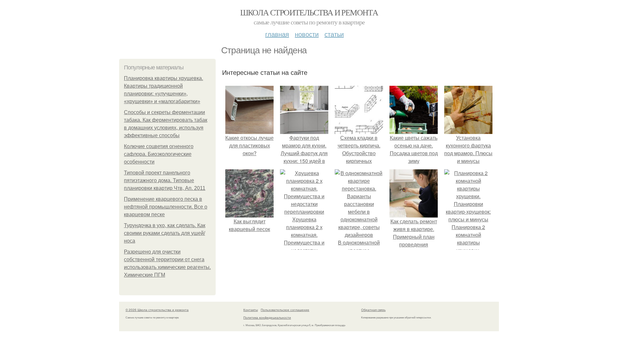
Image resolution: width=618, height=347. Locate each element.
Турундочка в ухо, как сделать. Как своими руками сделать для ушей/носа (164, 233)
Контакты (250, 309)
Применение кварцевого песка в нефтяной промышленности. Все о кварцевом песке (165, 206)
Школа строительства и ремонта (309, 12)
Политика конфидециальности (267, 317)
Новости (307, 34)
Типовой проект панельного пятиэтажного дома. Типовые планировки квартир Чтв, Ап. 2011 (164, 180)
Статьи (334, 34)
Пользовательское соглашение (285, 309)
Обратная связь (373, 309)
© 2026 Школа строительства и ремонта (157, 309)
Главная (277, 34)
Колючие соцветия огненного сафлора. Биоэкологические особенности (158, 154)
